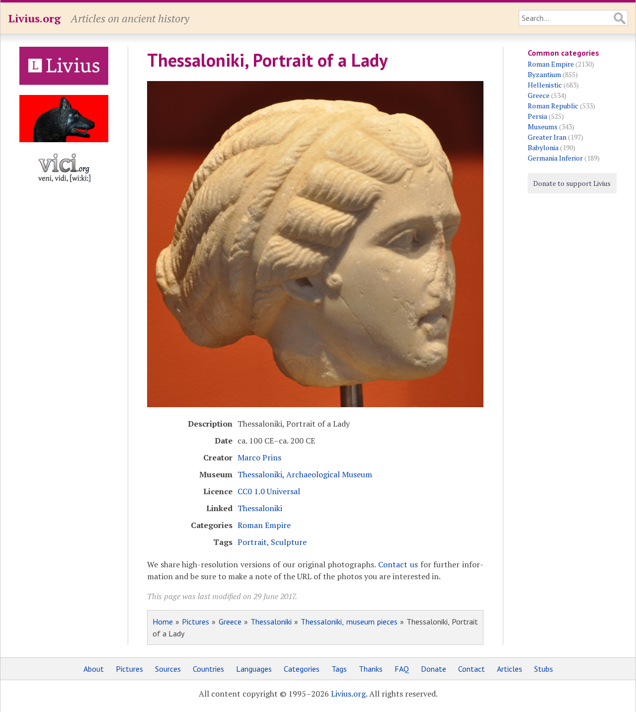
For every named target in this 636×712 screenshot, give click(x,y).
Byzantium (544, 74)
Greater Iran (547, 137)
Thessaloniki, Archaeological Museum (305, 474)
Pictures (195, 621)
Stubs (543, 669)
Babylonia (543, 147)
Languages (254, 669)
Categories (301, 669)
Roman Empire (264, 525)
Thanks (371, 669)
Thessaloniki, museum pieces (349, 621)
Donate (433, 669)
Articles (509, 669)
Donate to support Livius (572, 183)
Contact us (398, 564)
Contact (471, 669)
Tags (339, 669)
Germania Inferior (555, 158)
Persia (537, 116)
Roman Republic (553, 105)
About (93, 669)
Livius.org (34, 18)
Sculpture (289, 541)
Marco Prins (259, 457)
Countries (208, 669)
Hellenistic (545, 84)
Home (163, 621)
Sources (168, 669)
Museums (542, 126)
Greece (230, 621)
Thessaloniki (260, 508)
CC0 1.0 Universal (269, 491)
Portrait (252, 541)
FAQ (402, 669)
